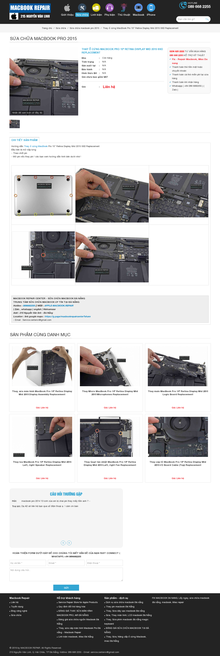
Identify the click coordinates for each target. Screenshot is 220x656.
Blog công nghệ (19, 611)
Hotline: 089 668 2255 (70, 652)
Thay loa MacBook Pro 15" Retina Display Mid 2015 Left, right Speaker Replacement (42, 463)
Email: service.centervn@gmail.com (101, 652)
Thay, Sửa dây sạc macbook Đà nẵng (125, 611)
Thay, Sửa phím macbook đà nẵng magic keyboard (126, 621)
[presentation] (63, 543)
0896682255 (29, 305)
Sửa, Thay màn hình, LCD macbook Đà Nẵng (129, 615)
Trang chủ (47, 28)
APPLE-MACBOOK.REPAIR (58, 305)
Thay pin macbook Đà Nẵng (120, 606)
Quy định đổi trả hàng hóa (71, 606)
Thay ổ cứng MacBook (36, 146)
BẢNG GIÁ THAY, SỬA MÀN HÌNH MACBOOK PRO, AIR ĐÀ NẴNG (74, 613)
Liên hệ (109, 87)
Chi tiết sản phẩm (24, 140)
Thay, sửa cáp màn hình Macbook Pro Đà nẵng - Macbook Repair (79, 630)
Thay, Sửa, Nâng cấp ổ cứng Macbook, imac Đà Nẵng (125, 638)
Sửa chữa (61, 28)
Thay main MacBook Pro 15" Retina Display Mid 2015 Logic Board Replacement (178, 393)
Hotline (199, 5)
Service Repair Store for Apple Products (78, 602)
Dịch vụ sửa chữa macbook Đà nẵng (124, 602)
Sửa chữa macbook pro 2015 (84, 28)
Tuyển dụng (17, 606)
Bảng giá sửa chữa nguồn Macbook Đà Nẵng (78, 621)
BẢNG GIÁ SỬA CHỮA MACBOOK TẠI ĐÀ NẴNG (126, 630)
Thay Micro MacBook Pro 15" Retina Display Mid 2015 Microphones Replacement (110, 393)
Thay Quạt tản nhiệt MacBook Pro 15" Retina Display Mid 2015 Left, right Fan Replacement (110, 463)
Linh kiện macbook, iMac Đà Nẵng (75, 636)
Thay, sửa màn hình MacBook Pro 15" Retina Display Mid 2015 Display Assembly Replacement (42, 393)
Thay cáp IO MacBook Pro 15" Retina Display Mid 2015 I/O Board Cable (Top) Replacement (178, 463)
